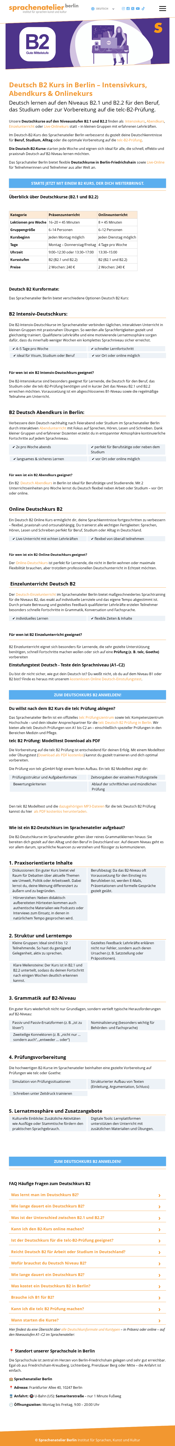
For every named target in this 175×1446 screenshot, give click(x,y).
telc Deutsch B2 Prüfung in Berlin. (125, 722)
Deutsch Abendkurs (36, 483)
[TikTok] (143, 8)
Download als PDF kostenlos (61, 755)
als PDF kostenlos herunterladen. (60, 811)
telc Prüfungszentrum (97, 717)
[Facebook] (128, 8)
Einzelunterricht (22, 126)
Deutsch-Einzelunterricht (36, 594)
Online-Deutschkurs (32, 563)
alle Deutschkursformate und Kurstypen (90, 1329)
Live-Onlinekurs (56, 126)
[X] (132, 8)
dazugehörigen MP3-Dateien (82, 806)
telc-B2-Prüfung (129, 140)
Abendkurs (155, 121)
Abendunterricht (53, 428)
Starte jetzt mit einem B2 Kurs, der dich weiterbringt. (87, 183)
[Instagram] (123, 8)
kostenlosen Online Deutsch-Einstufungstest (105, 679)
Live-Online (156, 162)
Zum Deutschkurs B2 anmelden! (87, 694)
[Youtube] (138, 8)
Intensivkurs (135, 121)
